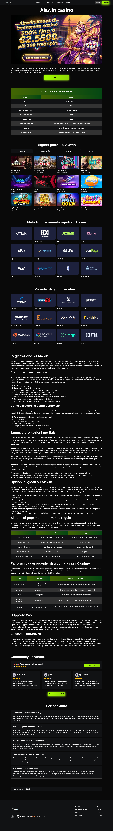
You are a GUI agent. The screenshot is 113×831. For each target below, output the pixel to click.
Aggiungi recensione (92, 665)
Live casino (43, 151)
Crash (67, 151)
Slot (90, 151)
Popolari (20, 151)
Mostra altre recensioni (56, 694)
